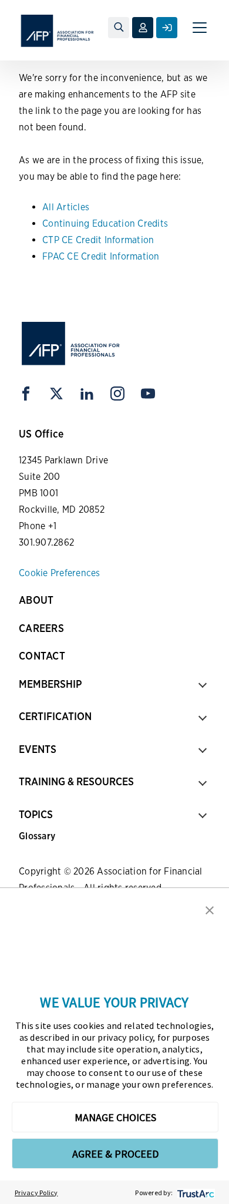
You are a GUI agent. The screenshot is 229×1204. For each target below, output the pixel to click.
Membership (50, 684)
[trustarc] (195, 1192)
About (36, 600)
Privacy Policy (36, 1192)
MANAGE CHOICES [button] (115, 1117)
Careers (41, 628)
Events (37, 749)
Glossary (37, 836)
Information (129, 239)
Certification (55, 716)
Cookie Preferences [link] (59, 573)
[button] (209, 909)
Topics (36, 814)
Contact (42, 656)
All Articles (65, 207)
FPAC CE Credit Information (101, 256)
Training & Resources (76, 781)
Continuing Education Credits (105, 223)
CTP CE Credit (72, 239)
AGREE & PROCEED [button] (115, 1154)
